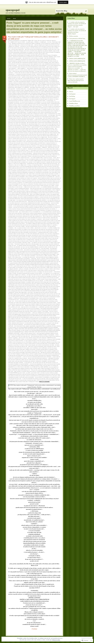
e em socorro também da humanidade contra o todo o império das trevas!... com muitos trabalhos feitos (32, 156)
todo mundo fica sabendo (41, 359)
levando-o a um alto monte (26, 233)
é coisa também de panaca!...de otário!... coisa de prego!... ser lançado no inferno (41, 78)
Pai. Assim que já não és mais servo (28, 283)
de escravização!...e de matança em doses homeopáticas (26, 125)
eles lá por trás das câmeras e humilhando (29, 207)
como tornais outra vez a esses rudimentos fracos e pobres (27, 103)
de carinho (16, 124)
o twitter (47, 267)
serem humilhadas (34, 348)
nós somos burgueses (42, 250)
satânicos (10, 339)
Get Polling (72, 96)
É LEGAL (40, 69)
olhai (30, 269)
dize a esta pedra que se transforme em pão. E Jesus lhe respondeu (38, 141)
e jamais (30, 162)
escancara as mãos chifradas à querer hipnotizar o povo (28, 214)
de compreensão (22, 124)
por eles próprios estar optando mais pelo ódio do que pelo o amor (34, 293)
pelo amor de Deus (49, 292)
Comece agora (63, 2)
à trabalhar (49, 72)
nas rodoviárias (16, 247)
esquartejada (45, 214)
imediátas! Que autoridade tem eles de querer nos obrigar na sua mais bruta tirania (34, 228)
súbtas (22, 339)
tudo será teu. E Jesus (51, 362)
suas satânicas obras (29, 351)
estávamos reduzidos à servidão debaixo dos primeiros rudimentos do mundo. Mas (33, 215)
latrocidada (25, 232)
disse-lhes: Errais (49, 132)
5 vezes (35, 40)
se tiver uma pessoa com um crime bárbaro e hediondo (24, 342)
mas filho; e (56, 236)
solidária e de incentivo (31, 349)
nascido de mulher (43, 247)
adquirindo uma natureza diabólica (45, 50)
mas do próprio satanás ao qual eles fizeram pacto (42, 236)
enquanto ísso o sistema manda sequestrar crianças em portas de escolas (39, 213)
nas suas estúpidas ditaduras (31, 247)
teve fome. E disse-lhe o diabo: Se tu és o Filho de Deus (23, 359)
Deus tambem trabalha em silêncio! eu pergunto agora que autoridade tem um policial (35, 131)
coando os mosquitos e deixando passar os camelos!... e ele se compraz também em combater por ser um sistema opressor (34, 96)
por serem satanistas (30, 301)
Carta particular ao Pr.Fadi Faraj (77, 38)
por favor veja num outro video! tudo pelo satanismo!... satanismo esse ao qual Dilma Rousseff (34, 294)
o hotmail (43, 258)
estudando (37, 216)
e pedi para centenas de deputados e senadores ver (23, 172)
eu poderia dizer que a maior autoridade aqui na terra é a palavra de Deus (34, 217)
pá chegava (49, 290)
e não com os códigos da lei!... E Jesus (22, 165)
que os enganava (43, 318)
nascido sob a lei (51, 247)
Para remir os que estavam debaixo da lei (36, 288)
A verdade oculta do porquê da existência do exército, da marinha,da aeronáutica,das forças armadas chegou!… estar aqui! (77, 24)
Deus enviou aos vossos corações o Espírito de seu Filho (42, 129)
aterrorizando (45, 68)
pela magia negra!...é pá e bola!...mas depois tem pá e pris (32, 292)
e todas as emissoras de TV (31, 191)
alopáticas (51, 56)
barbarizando (11, 87)
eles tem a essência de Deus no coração (49, 207)
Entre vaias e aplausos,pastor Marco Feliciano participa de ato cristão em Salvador (76, 80)
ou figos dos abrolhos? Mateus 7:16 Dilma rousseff (33, 279)
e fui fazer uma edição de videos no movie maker (35, 159)
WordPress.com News (74, 106)
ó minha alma (49, 83)
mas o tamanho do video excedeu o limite (38, 238)
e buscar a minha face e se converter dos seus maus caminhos (32, 145)
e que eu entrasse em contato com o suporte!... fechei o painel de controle (33, 178)
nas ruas (23, 247)
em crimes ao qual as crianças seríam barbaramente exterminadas (34, 208)
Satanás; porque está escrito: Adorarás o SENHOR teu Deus (42, 337)
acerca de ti (26, 50)
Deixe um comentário (44, 381)
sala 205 (26, 333)
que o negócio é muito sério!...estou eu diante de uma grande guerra (23, 318)
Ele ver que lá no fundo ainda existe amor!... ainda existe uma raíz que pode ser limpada (27, 201)
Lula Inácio (49, 233)
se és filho (52, 340)
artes (50, 62)
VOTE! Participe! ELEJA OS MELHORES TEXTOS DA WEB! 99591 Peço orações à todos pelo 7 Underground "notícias (33, 380)
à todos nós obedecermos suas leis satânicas (36, 72)
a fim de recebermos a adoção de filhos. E (50, 43)
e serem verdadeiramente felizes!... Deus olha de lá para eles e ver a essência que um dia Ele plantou (36, 188)
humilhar (50, 228)
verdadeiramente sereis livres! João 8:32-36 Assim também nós (22, 374)
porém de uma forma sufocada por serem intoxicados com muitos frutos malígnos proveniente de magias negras (33, 301)
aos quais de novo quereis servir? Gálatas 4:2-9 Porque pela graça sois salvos (38, 59)
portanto (13, 307)
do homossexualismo (33, 143)
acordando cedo (33, 50)
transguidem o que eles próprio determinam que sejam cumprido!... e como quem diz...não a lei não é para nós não (31, 361)
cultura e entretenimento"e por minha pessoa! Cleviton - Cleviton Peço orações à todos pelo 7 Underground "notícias (32, 112)
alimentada (45, 56)
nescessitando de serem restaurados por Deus (29, 251)
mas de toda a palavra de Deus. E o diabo (21, 236)
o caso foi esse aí (39, 255)
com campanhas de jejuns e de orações (19, 99)
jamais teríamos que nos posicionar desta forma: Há (31, 230)
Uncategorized (24, 40)
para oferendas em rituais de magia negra (38, 286)
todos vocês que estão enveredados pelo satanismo (23, 361)
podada (15, 293)
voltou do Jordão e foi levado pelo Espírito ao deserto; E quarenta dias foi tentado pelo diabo (33, 379)
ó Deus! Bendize (41, 83)
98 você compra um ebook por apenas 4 (47, 40)
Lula (46, 233)
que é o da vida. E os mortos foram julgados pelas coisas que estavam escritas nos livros (33, 313)
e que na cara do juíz (54, 178)
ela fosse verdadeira (12, 197)
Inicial (8, 18)
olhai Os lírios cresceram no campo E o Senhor (42, 269)
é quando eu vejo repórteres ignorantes (39, 81)
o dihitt (45, 255)
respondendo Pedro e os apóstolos (43, 326)
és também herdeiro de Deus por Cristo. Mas (27, 83)
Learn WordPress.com (74, 101)
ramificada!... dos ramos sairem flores (16, 326)
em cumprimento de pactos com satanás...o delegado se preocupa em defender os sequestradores (32, 209)
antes (55, 56)
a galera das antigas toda (13, 45)
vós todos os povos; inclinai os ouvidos (49, 372)
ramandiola (52, 324)
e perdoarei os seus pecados (42, 172)
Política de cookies (56, 640)
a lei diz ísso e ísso (52, 49)
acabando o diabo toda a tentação (15, 50)
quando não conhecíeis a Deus (26, 311)
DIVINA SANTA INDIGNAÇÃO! (77, 58)
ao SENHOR (17, 59)
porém (37, 301)
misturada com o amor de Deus (42, 239)
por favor (51, 293)
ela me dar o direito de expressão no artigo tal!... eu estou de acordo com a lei (35, 197)
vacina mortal (41, 370)
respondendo (32, 326)
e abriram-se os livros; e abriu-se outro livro (29, 144)
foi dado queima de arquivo (40, 222)
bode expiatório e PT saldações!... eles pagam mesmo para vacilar (29, 87)
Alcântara (41, 56)
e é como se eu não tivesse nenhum (48, 144)
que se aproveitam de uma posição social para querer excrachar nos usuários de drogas (33, 319)
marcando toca (35, 235)
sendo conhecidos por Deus (50, 346)
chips (46, 90)
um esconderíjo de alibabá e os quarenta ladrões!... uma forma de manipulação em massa (33, 363)
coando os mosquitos (30, 96)
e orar (14, 169)
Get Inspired (72, 94)
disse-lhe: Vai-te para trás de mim (36, 132)
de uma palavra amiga (23, 129)
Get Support (72, 98)
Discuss (71, 91)
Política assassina (73, 36)
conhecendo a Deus (45, 103)
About (14, 18)
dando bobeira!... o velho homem (34, 119)
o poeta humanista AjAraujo (51, 258)
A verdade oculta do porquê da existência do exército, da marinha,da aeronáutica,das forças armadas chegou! (77, 31)
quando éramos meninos (35, 310)
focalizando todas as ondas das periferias (24, 222)
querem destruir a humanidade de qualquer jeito (18, 321)
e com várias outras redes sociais (50, 148)
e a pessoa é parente (50, 143)
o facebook (49, 255)
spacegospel (12, 10)
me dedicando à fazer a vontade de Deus (25, 239)
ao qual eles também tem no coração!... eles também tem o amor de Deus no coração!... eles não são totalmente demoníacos (34, 58)
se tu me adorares (42, 342)
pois (18, 293)
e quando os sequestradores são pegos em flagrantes (44, 175)
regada (27, 326)
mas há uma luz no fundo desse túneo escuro (18, 238)
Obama (51, 267)
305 (32, 40)
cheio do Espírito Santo (39, 90)
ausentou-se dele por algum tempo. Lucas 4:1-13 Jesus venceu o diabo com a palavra (33, 69)
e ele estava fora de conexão (38, 156)
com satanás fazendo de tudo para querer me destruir (41, 99)
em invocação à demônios (39, 210)
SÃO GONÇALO (17, 339)
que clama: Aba (42, 314)
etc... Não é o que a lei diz (46, 216)
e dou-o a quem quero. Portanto (24, 156)
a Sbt (58, 49)
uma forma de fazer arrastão (53, 364)
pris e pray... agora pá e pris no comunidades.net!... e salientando (29, 307)
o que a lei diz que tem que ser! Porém (22, 266)
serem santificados (42, 348)
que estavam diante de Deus (53, 314)
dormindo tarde (41, 143)
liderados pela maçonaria (38, 233)
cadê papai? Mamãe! (29, 90)
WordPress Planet (73, 103)
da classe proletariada (21, 119)
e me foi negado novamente (39, 162)
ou (51, 273)
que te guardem (53, 320)
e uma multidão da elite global (38, 194)
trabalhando (38, 361)
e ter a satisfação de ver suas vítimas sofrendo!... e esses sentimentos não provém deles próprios (34, 189)
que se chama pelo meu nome (43, 320)
